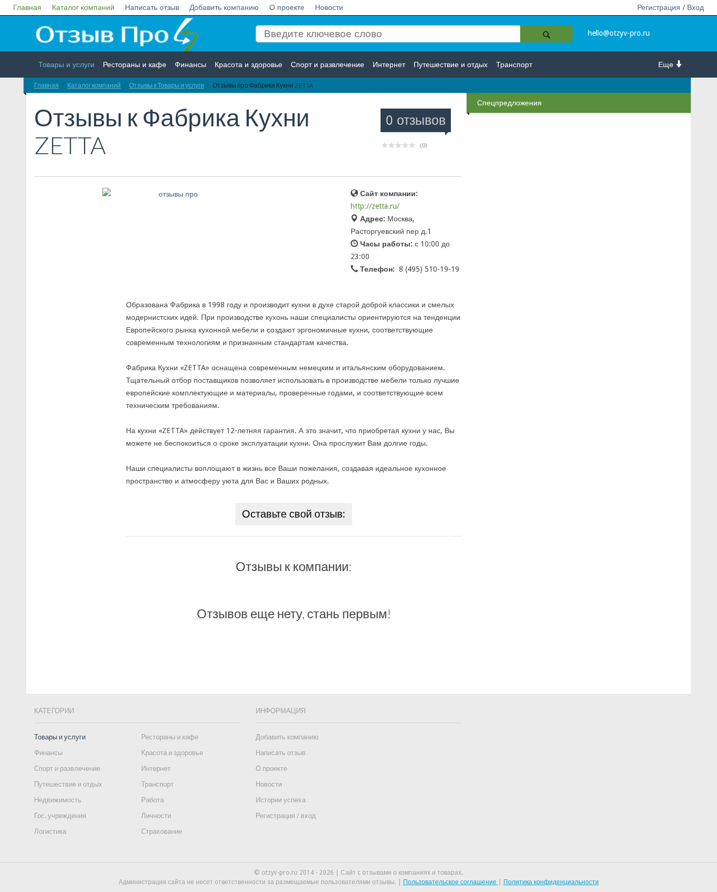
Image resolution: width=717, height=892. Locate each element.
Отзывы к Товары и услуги (166, 85)
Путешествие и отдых (451, 64)
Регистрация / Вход (670, 7)
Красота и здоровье (248, 64)
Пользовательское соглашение (450, 882)
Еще (667, 64)
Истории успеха (280, 800)
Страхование (161, 831)
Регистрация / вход (286, 816)
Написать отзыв (152, 7)
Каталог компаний (83, 7)
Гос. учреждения (60, 816)
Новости (329, 7)
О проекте (286, 7)
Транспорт (514, 64)
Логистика (50, 831)
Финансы (190, 64)
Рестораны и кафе (134, 64)
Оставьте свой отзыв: (293, 514)
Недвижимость (57, 800)
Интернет (389, 64)
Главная (27, 7)
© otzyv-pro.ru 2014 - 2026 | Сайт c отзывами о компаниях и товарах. (358, 872)
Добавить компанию (224, 7)
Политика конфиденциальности (551, 882)
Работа (152, 800)
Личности (156, 816)
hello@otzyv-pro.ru (619, 33)
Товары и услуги (66, 64)
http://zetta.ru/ (375, 206)
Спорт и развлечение (327, 64)
